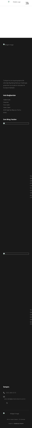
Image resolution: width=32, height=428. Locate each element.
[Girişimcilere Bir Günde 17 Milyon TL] (4, 19)
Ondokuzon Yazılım (19, 423)
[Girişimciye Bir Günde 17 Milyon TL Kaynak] (4, 15)
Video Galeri (6, 107)
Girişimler (6, 102)
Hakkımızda (6, 100)
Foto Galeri (6, 105)
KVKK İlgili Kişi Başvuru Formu (12, 110)
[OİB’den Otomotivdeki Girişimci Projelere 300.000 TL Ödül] (11, 13)
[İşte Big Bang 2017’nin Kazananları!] (16, 29)
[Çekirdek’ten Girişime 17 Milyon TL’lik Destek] (4, 10)
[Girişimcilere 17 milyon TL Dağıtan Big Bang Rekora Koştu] (4, 17)
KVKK (5, 112)
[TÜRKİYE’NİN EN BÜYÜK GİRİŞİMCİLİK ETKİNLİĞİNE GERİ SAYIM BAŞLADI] (16, 317)
